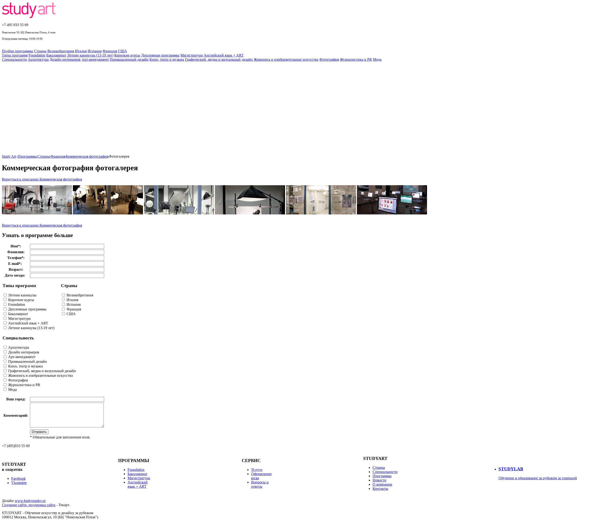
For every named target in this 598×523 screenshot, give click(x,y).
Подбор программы (17, 51)
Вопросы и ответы (260, 484)
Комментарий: (16, 415)
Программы (27, 156)
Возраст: (16, 269)
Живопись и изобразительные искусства (286, 59)
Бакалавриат (56, 55)
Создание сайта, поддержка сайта (28, 505)
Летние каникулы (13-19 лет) (90, 55)
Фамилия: (16, 252)
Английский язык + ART (224, 55)
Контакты (380, 489)
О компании (382, 484)
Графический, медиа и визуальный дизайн (219, 59)
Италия (81, 51)
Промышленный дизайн (129, 59)
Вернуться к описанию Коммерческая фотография (42, 179)
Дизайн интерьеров (65, 59)
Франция (110, 51)
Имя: (16, 246)
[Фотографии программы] (108, 213)
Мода (377, 59)
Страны (40, 51)
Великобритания (60, 51)
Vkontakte (19, 483)
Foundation (36, 55)
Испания (95, 51)
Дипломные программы (160, 55)
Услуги (256, 470)
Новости (379, 480)
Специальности (14, 59)
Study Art (9, 156)
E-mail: (15, 264)
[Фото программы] (37, 213)
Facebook (18, 478)
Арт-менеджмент (95, 59)
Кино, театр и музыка (167, 59)
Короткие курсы (127, 55)
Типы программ (15, 55)
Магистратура (191, 55)
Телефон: (16, 258)
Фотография (329, 59)
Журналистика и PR (356, 59)
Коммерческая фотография (87, 156)
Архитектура (38, 59)
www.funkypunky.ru (30, 501)
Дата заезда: (15, 275)
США (122, 51)
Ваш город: (15, 399)
